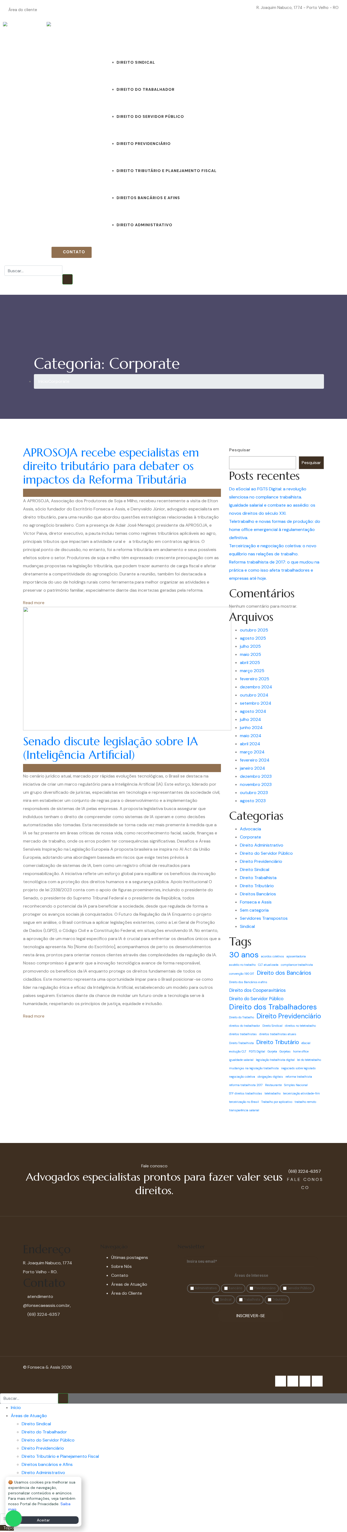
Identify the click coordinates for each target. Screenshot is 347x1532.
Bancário (235, 1288)
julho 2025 (250, 646)
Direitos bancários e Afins (148, 197)
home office (301, 1051)
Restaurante (273, 1085)
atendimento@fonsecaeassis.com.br (221, 7)
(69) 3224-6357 (31, 252)
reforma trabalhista (298, 1076)
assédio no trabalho (242, 965)
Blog (222, 35)
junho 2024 (251, 727)
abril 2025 (250, 662)
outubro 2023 (254, 792)
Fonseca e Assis (256, 902)
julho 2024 (250, 719)
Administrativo (205, 1288)
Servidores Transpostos (264, 918)
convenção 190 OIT (241, 974)
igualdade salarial (241, 1060)
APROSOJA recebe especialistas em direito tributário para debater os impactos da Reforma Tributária (111, 466)
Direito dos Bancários (284, 972)
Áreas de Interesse (251, 1275)
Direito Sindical (136, 62)
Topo (8, 1528)
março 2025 (252, 670)
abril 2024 (250, 744)
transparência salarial (244, 1110)
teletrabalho (273, 1093)
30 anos (244, 955)
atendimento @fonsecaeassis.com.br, (47, 1301)
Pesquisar (239, 450)
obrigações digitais (270, 1076)
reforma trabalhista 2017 (246, 1085)
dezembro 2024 (256, 687)
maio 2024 (250, 736)
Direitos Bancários (258, 894)
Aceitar (43, 1520)
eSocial (305, 1043)
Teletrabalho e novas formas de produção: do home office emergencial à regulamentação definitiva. (274, 529)
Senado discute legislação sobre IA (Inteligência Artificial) (110, 748)
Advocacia (250, 829)
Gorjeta (272, 1051)
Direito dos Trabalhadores (273, 1007)
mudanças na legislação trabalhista (254, 1068)
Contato (263, 35)
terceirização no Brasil (244, 1102)
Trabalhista (251, 1299)
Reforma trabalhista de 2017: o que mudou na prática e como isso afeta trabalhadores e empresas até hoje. (274, 570)
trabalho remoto (305, 1102)
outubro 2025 (254, 630)
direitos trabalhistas (243, 1034)
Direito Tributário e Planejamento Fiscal (167, 170)
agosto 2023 (253, 801)
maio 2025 (250, 654)
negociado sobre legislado (298, 1068)
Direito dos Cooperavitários (257, 990)
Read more (33, 602)
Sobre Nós (240, 35)
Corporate (250, 837)
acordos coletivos (272, 956)
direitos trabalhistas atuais (277, 1034)
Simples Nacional (296, 1085)
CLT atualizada (268, 965)
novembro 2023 (256, 784)
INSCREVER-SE (250, 1316)
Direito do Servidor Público (150, 116)
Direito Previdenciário (144, 143)
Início (99, 35)
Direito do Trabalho (241, 1017)
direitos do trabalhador (244, 1026)
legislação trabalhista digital (275, 1060)
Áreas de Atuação (127, 35)
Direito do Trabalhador (146, 89)
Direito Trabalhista (258, 877)
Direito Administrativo (144, 224)
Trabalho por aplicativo (276, 1102)
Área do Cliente (126, 1293)
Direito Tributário (257, 886)
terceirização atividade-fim (301, 1093)
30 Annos (289, 35)
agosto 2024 (253, 711)
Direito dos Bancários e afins (248, 982)
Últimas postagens (129, 1257)
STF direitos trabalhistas (245, 1093)
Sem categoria (254, 910)
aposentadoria (296, 956)
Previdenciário (264, 1288)
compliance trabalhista (297, 965)
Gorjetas (285, 1051)
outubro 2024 (254, 695)
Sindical (247, 926)
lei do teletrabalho (309, 1060)
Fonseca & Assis (42, 492)
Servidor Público (299, 1288)
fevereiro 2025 (254, 679)
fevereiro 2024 (254, 760)
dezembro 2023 (256, 776)
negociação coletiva (242, 1076)
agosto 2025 (253, 638)
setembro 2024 (255, 703)
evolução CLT (237, 1051)
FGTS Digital (257, 1051)
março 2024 (252, 752)
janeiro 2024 (252, 768)
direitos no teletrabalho (300, 1026)
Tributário (278, 1299)
